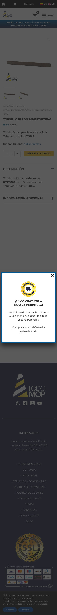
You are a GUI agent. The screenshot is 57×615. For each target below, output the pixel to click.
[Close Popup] (52, 275)
